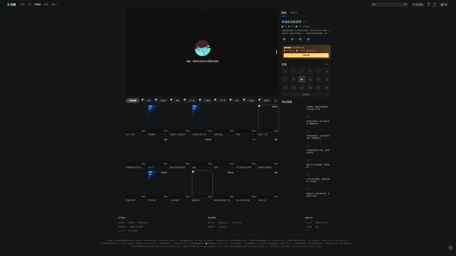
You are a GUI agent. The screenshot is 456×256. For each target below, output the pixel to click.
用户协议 (211, 223)
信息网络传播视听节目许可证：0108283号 (128, 240)
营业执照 (110, 240)
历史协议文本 (223, 223)
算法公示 (319, 246)
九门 (29, 4)
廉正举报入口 (275, 246)
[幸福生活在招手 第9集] (301, 79)
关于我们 (121, 223)
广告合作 (308, 223)
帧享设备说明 (143, 223)
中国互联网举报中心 (300, 243)
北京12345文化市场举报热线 (268, 243)
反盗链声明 (222, 227)
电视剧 (38, 4)
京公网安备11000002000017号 (218, 243)
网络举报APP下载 (331, 243)
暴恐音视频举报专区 (346, 243)
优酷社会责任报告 (136, 227)
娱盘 (317, 227)
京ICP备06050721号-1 (180, 243)
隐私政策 (211, 227)
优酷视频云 (122, 227)
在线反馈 (131, 223)
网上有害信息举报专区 (316, 243)
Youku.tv (121, 231)
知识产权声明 (237, 223)
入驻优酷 (308, 227)
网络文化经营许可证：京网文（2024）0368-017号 (161, 240)
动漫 (46, 4)
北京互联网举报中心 (250, 243)
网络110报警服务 (235, 243)
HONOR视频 (132, 231)
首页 (22, 4)
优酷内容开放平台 (322, 223)
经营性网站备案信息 (196, 243)
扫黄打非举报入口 (286, 243)
